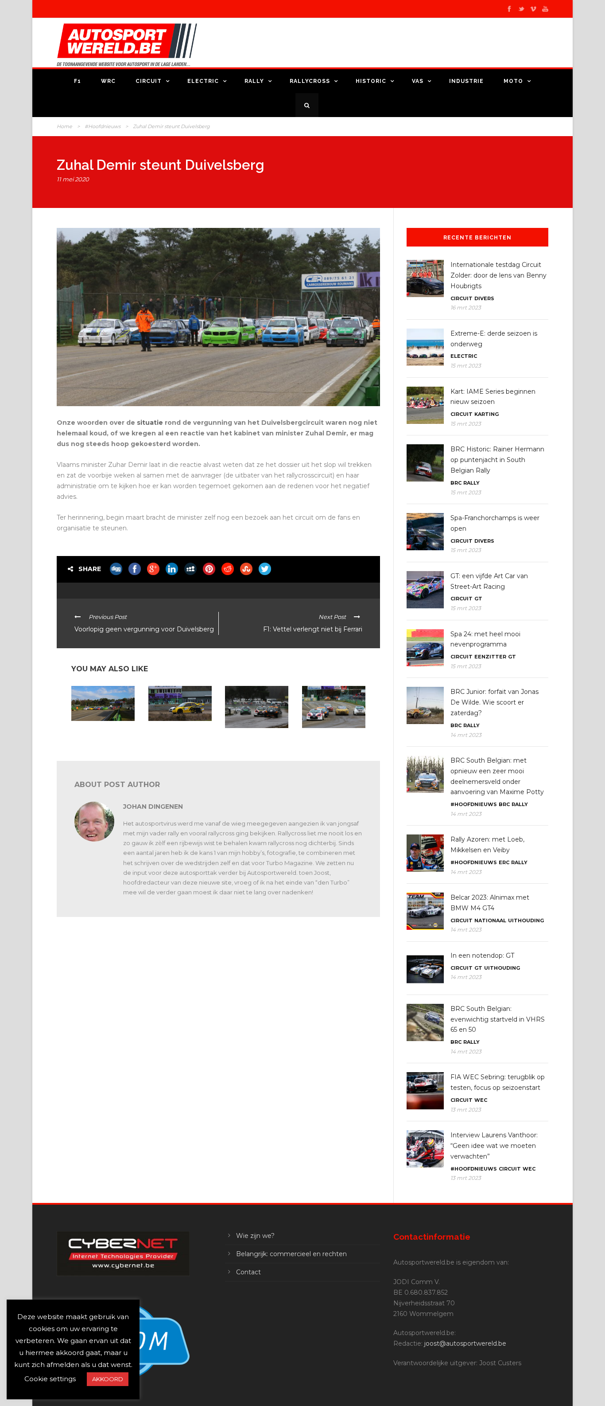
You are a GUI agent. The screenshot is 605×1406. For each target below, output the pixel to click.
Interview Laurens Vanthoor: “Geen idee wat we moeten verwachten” (494, 1145)
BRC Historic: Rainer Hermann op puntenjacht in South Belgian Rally (497, 459)
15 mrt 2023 (465, 365)
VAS (417, 81)
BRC (456, 483)
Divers (484, 298)
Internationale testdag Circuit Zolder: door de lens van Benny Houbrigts (498, 275)
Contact (248, 1272)
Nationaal (490, 920)
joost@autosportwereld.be (465, 1343)
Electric (203, 81)
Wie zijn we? (255, 1236)
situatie (151, 423)
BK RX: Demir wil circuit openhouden (256, 739)
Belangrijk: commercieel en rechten (291, 1254)
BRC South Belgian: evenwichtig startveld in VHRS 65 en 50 (497, 1019)
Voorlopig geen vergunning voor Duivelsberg (170, 735)
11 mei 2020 (73, 179)
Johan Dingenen (153, 807)
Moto (513, 81)
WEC (480, 1100)
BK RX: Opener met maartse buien (327, 739)
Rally (254, 81)
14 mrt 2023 (465, 735)
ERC (504, 862)
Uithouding (526, 920)
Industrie (466, 81)
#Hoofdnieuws (102, 126)
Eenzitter (490, 657)
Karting (486, 414)
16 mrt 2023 (465, 307)
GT (478, 598)
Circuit (149, 81)
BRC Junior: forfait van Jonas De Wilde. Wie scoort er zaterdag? (494, 702)
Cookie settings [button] (50, 1379)
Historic (371, 81)
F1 (77, 81)
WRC (108, 81)
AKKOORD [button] (107, 1379)
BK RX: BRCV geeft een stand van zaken (100, 732)
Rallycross (310, 81)
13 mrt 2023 (465, 1109)
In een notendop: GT (482, 956)
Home (64, 126)
